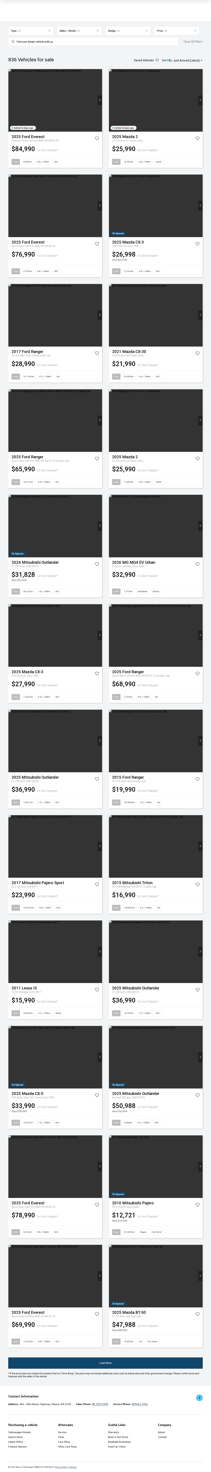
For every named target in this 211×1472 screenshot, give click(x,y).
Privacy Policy (61, 1467)
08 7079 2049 (100, 1404)
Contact (162, 1437)
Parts (61, 1437)
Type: (14, 30)
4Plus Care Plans (67, 1446)
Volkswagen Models (19, 1432)
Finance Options (17, 1446)
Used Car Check (116, 1446)
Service (62, 1432)
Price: (160, 30)
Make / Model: (68, 30)
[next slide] (100, 100)
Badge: (112, 30)
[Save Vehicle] (97, 139)
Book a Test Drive (118, 1437)
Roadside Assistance (119, 1441)
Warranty (113, 1432)
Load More (105, 1363)
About (161, 1432)
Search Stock (15, 1437)
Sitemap (72, 1467)
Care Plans (64, 1441)
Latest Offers (15, 1441)
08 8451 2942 (140, 1404)
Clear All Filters (193, 41)
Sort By (167, 60)
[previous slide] (10, 100)
